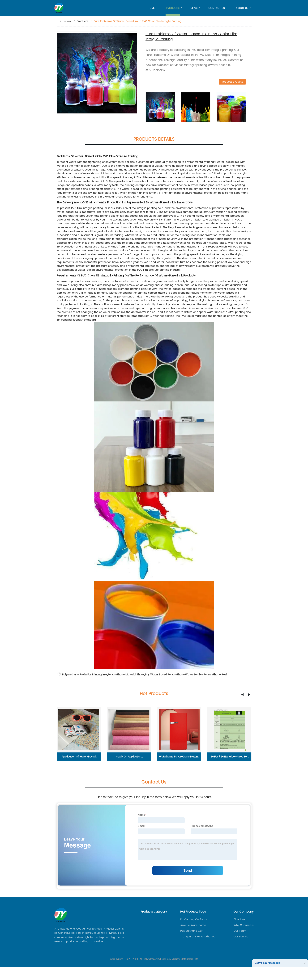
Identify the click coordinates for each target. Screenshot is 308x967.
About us (242, 8)
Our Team (240, 931)
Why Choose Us (243, 925)
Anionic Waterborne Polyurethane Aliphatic (194, 925)
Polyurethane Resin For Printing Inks (84, 674)
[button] (242, 694)
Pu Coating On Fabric (194, 919)
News (193, 8)
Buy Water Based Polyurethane (165, 674)
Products (173, 8)
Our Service (241, 937)
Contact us (216, 8)
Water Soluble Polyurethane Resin (206, 674)
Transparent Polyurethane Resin (197, 937)
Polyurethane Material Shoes (126, 674)
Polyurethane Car (191, 931)
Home (151, 8)
